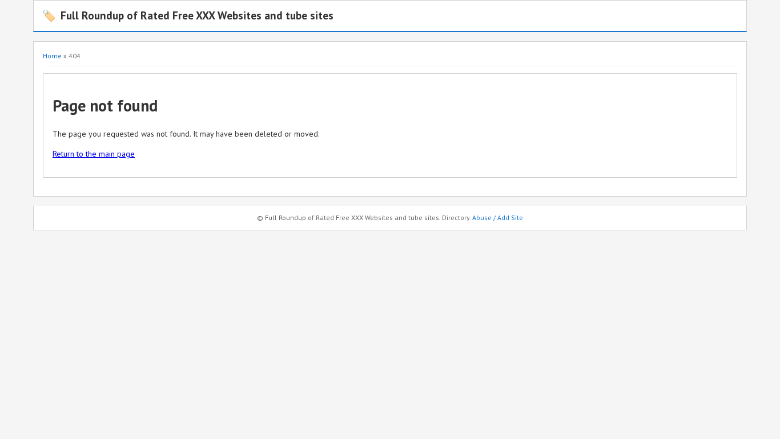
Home (52, 55)
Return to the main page (94, 154)
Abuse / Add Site (497, 217)
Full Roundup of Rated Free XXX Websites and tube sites (187, 15)
